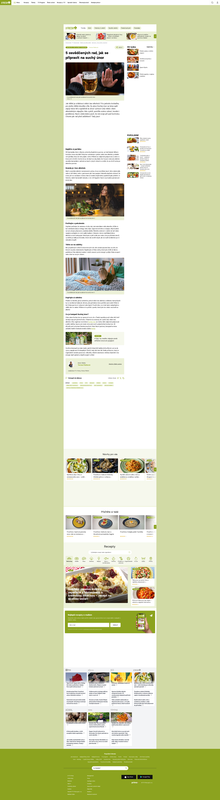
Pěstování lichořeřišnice (140, 759)
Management (90, 775)
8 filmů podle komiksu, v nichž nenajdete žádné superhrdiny (75, 732)
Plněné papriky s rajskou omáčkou (147, 75)
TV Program (41, 2)
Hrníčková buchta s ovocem (145, 60)
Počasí (125, 756)
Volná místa (70, 778)
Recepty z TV (61, 2)
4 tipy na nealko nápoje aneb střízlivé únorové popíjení (105, 340)
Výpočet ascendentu (93, 762)
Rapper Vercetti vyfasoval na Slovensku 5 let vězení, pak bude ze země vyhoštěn (98, 733)
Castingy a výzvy (91, 781)
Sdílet (120, 48)
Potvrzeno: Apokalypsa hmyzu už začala (121, 684)
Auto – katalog (77, 759)
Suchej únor (92, 322)
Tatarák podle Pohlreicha (119, 759)
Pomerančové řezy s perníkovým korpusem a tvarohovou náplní (145, 148)
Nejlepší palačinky (117, 762)
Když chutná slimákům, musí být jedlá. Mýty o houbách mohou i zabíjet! (120, 741)
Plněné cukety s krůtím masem (146, 52)
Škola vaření (51, 2)
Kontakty (89, 783)
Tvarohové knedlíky (105, 762)
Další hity (150, 47)
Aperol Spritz (143, 67)
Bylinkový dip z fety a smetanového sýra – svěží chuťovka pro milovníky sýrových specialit (76, 476)
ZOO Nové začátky (145, 756)
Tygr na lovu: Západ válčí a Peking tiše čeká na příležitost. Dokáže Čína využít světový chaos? (76, 684)
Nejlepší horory (96, 756)
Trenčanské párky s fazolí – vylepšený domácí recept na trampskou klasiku (145, 158)
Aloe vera (130, 759)
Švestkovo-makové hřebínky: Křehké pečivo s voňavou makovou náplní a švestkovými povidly (104, 476)
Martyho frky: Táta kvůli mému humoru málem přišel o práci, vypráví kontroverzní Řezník (97, 724)
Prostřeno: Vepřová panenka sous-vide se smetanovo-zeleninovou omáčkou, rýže (76, 533)
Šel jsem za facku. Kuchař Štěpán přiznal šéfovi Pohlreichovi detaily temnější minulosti (98, 701)
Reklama (69, 781)
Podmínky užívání (71, 786)
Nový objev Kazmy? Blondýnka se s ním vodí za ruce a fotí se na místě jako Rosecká (98, 741)
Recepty (26, 2)
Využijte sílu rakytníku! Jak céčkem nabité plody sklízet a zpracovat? (121, 724)
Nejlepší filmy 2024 (85, 756)
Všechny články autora (115, 364)
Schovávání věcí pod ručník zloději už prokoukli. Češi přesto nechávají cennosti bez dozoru (76, 701)
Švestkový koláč (128, 762)
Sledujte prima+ (95, 2)
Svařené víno (107, 759)
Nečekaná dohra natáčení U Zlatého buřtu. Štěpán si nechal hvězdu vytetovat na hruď (97, 684)
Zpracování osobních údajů (93, 786)
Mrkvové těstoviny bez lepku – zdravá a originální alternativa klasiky (142, 602)
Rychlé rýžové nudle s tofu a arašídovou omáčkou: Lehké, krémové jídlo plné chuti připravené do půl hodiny (129, 476)
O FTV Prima (70, 775)
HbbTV (69, 783)
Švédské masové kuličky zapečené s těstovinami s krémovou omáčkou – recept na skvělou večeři (89, 594)
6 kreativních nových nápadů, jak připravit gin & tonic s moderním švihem (146, 175)
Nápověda (89, 789)
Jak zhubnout (74, 756)
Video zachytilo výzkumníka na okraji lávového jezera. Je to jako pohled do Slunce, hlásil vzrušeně (121, 701)
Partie (119, 756)
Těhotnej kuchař (84, 2)
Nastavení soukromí (92, 794)
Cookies (69, 789)
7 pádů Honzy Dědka (88, 759)
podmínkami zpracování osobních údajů (93, 629)
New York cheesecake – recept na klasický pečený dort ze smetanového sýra (145, 167)
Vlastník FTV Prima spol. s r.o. (74, 791)
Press (88, 778)
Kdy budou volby (133, 756)
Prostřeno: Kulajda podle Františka (131, 532)
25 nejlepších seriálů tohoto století (76, 723)
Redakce (89, 791)
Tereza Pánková (93, 47)
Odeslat (115, 625)
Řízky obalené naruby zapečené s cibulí (145, 139)
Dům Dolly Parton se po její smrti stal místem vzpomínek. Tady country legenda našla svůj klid (120, 733)
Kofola (93, 328)
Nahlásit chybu (71, 794)
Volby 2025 (99, 759)
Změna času (113, 756)
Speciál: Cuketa (72, 2)
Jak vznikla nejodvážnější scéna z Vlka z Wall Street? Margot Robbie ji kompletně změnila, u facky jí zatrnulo (76, 742)
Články (33, 2)
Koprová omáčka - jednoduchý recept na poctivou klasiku (144, 36)
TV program (104, 756)
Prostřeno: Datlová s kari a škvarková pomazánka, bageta (104, 533)
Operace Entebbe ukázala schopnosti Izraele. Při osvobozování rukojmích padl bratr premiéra (121, 694)
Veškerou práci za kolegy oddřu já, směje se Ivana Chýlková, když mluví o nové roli (98, 693)
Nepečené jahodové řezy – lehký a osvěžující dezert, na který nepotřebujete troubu (114, 37)
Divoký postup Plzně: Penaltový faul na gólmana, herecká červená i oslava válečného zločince (76, 693)
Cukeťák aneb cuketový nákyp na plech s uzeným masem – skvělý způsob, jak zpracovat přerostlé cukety (83, 38)
